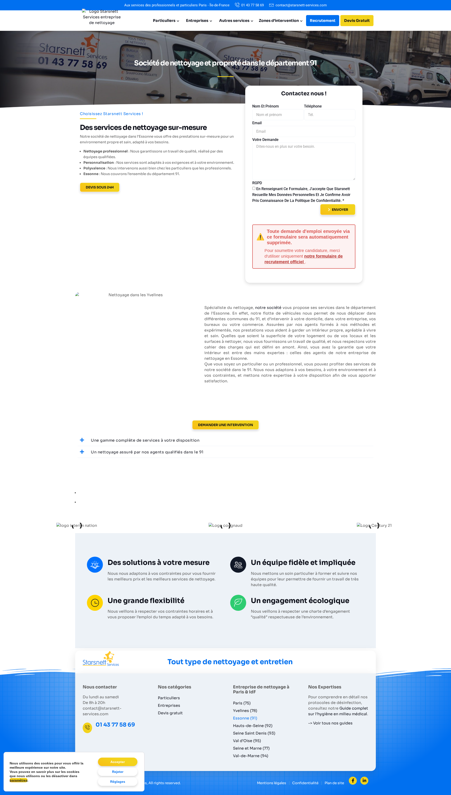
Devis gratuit (170, 713)
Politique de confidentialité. (318, 200)
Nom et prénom (265, 106)
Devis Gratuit (357, 20)
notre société (268, 307)
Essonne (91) (245, 718)
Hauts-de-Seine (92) (252, 725)
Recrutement (322, 20)
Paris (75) (242, 703)
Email (257, 123)
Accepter (117, 762)
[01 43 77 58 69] (87, 728)
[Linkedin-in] (364, 781)
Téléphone (313, 106)
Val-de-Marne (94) (250, 755)
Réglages (117, 781)
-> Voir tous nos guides (330, 723)
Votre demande (265, 139)
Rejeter (117, 772)
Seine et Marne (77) (251, 748)
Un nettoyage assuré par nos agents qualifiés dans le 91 (147, 452)
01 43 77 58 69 (115, 724)
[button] (225, 440)
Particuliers (164, 20)
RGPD (257, 183)
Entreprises (197, 20)
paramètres (18, 780)
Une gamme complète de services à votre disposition (145, 440)
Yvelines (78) (245, 710)
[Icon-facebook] (353, 781)
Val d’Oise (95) (247, 740)
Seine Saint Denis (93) (254, 733)
